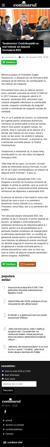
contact (9, 434)
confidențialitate (14, 429)
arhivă (9, 420)
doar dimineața (11, 375)
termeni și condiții (15, 425)
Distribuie (11, 62)
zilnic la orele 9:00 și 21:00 (17, 371)
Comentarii (28, 264)
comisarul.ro (10, 57)
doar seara (9, 379)
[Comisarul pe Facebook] (5, 411)
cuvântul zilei (14, 442)
